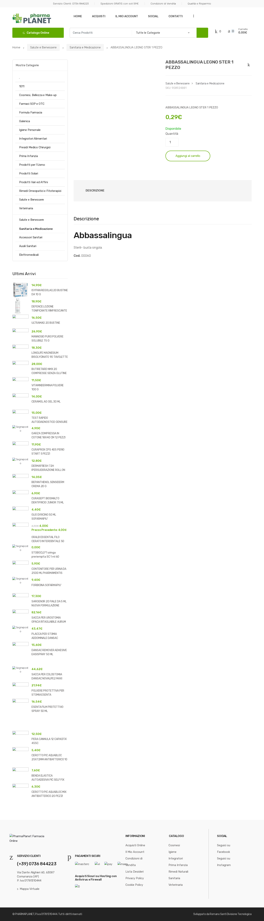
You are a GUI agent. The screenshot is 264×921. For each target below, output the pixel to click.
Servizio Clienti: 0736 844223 (71, 3)
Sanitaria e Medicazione (85, 47)
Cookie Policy (134, 885)
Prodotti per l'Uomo (32, 165)
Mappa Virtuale (29, 889)
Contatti (176, 16)
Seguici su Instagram (224, 862)
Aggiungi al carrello (187, 156)
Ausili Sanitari (27, 246)
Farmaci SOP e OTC (31, 104)
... (192, 15)
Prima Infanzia (28, 156)
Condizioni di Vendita (163, 3)
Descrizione (95, 190)
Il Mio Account (126, 16)
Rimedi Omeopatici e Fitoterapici (40, 191)
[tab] (95, 190)
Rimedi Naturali (178, 871)
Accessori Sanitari (30, 237)
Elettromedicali (29, 255)
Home (78, 16)
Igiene (172, 852)
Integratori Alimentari (33, 138)
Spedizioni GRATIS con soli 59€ (119, 3)
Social (153, 16)
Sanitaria (174, 878)
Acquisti (98, 16)
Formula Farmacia (30, 112)
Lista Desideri (134, 871)
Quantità (171, 134)
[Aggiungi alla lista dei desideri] (248, 63)
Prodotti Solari (28, 173)
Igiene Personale (30, 130)
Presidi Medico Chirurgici (34, 147)
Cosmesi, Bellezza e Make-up (38, 95)
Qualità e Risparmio (199, 3)
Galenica (24, 121)
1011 (21, 86)
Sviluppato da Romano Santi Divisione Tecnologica (222, 914)
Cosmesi (174, 845)
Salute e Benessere (43, 47)
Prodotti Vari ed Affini (33, 182)
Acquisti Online (135, 845)
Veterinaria (26, 208)
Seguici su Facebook (223, 849)
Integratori (176, 858)
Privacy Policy (134, 878)
